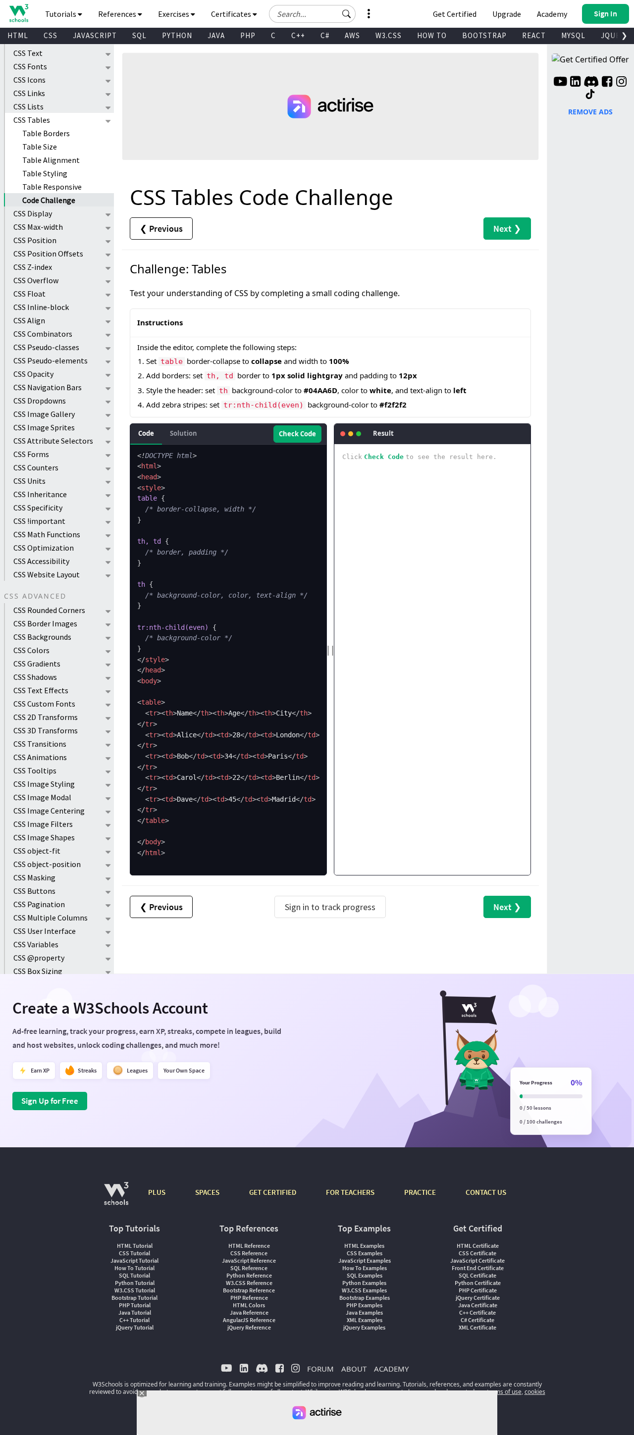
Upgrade (506, 14)
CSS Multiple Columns (50, 917)
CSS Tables (31, 120)
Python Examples (364, 1282)
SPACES (207, 1192)
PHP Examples (364, 1305)
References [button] (118, 14)
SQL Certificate (477, 1275)
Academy (552, 14)
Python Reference (249, 1275)
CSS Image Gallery (44, 414)
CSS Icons (29, 80)
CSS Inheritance (40, 494)
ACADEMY (391, 1369)
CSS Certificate (477, 1253)
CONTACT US (486, 1192)
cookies (535, 1391)
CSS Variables (35, 944)
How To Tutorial (134, 1268)
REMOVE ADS (590, 111)
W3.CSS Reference (249, 1282)
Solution (183, 433)
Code (146, 433)
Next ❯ (507, 228)
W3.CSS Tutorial (134, 1290)
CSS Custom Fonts (44, 704)
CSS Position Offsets (48, 253)
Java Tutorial (134, 1312)
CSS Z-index (32, 267)
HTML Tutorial (135, 1245)
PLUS (156, 1192)
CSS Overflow (35, 280)
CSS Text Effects (40, 690)
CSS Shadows (35, 677)
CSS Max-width (38, 227)
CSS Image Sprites (44, 427)
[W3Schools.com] (116, 1198)
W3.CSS (388, 35)
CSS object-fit (36, 851)
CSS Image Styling (44, 784)
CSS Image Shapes (44, 837)
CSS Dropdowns (39, 401)
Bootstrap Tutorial (134, 1297)
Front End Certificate (478, 1268)
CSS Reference (248, 1253)
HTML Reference (249, 1245)
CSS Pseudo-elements (50, 360)
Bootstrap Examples (364, 1297)
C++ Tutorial (134, 1320)
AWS (352, 35)
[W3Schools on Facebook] (607, 82)
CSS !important (39, 521)
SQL (139, 35)
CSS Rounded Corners (49, 610)
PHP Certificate (478, 1290)
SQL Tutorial (134, 1275)
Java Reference (249, 1312)
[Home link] (18, 13)
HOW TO (432, 35)
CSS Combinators (42, 334)
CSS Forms (31, 454)
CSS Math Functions (46, 534)
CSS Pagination (39, 904)
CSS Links (29, 93)
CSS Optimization (43, 548)
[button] (346, 13)
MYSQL (573, 35)
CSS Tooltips (34, 770)
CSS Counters (35, 467)
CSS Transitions (39, 744)
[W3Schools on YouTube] (560, 82)
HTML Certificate (478, 1245)
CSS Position (34, 240)
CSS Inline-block (41, 307)
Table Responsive (52, 187)
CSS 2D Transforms (45, 717)
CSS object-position (47, 864)
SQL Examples (364, 1275)
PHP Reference (249, 1297)
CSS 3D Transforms (45, 730)
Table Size (39, 147)
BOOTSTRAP (484, 35)
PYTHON (177, 35)
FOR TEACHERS (350, 1192)
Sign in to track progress (330, 907)
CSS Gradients (36, 663)
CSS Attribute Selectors (53, 441)
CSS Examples (364, 1253)
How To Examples (364, 1268)
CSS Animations (40, 757)
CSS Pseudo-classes (46, 347)
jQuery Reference (249, 1327)
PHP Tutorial (135, 1305)
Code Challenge (48, 200)
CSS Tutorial (134, 1253)
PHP (248, 35)
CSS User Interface (44, 931)
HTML (17, 35)
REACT (534, 35)
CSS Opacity (33, 374)
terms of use (504, 1391)
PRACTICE (420, 1192)
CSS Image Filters (43, 824)
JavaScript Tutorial (134, 1260)
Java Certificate (477, 1305)
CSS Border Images (45, 623)
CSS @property (38, 958)
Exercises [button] (174, 14)
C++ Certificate (477, 1312)
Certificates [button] (232, 14)
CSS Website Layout (46, 574)
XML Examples (364, 1320)
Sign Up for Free (49, 1100)
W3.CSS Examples (364, 1290)
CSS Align (29, 320)
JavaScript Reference (249, 1260)
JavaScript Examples (364, 1260)
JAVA (216, 35)
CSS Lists (28, 106)
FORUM (320, 1369)
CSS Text (28, 53)
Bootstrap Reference (249, 1290)
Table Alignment (51, 160)
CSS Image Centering (49, 811)
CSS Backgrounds (42, 637)
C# (324, 35)
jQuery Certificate (478, 1297)
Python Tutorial (135, 1282)
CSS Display (32, 213)
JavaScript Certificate (477, 1260)
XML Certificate (477, 1327)
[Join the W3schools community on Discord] (591, 82)
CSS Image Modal (42, 797)
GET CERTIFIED (272, 1192)
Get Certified (454, 14)
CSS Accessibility (41, 561)
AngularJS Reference (249, 1320)
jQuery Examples (364, 1327)
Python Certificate (478, 1282)
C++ (298, 35)
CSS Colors (31, 650)
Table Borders (46, 133)
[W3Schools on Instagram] (621, 82)
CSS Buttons (34, 891)
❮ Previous (161, 228)
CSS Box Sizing (37, 971)
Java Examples (364, 1312)
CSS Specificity (37, 507)
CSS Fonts (30, 66)
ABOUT (354, 1369)
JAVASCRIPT (95, 35)
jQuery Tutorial (135, 1327)
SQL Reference (248, 1268)
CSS (50, 35)
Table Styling (44, 173)
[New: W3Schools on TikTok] (590, 94)
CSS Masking (34, 877)
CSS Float (29, 294)
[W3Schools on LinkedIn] (575, 82)
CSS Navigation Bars (47, 387)
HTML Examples (364, 1245)
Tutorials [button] (61, 14)
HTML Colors (249, 1305)
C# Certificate (477, 1320)
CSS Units (29, 481)
